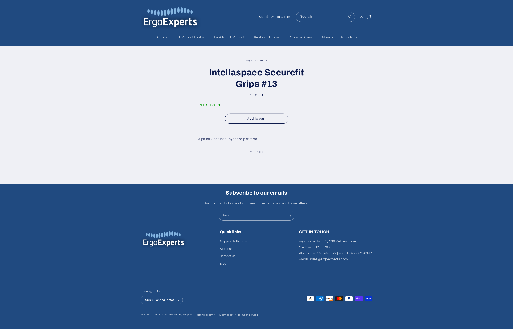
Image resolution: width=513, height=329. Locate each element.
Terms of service (248, 315)
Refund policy (204, 315)
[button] (326, 37)
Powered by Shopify (180, 315)
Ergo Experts (159, 315)
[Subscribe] (289, 216)
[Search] (350, 16)
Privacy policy (225, 315)
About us (226, 248)
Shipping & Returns (233, 241)
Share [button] (259, 151)
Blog (223, 263)
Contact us (227, 256)
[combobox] (325, 17)
